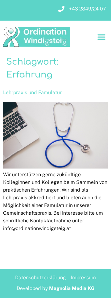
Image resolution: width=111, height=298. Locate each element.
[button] (101, 36)
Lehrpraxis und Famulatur (32, 92)
